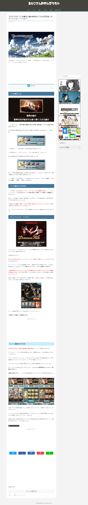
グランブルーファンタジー (14, 425)
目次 (32, 85)
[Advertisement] (31, 26)
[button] (79, 76)
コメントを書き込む (31, 491)
